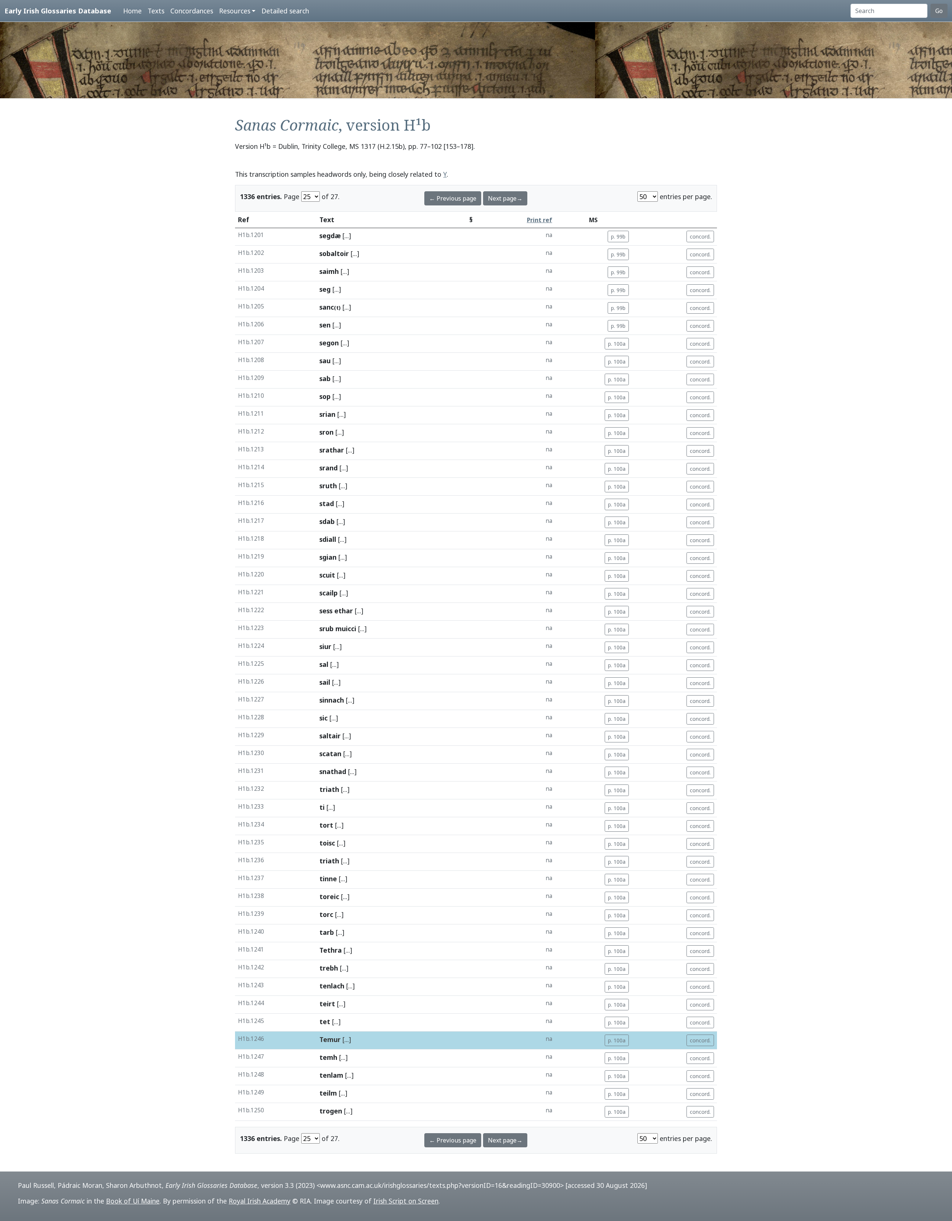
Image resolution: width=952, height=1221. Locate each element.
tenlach (331, 985)
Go (939, 11)
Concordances (191, 10)
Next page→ (505, 198)
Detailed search (285, 10)
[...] (346, 235)
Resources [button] (234, 10)
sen (325, 324)
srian (327, 414)
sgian (328, 557)
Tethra (330, 950)
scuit (327, 574)
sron (326, 432)
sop (325, 396)
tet (324, 1021)
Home (132, 10)
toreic (329, 896)
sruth (328, 485)
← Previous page (452, 198)
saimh (329, 271)
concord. (700, 236)
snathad (332, 771)
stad (326, 503)
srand (328, 467)
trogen (330, 1110)
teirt (327, 1003)
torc (326, 914)
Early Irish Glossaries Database (57, 10)
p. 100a (616, 343)
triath (329, 789)
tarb (326, 932)
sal (323, 664)
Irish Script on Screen (405, 1200)
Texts (156, 10)
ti (322, 807)
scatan (330, 753)
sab (325, 378)
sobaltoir (334, 253)
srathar (331, 449)
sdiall (327, 539)
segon (329, 342)
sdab (327, 521)
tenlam (331, 1075)
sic (323, 717)
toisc (327, 842)
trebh (328, 967)
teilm (328, 1093)
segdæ (330, 235)
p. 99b (618, 236)
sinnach (331, 700)
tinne (328, 878)
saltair (330, 735)
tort (326, 825)
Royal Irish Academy (259, 1200)
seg (325, 289)
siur (325, 646)
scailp (328, 592)
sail (324, 682)
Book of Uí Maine (133, 1200)
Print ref (539, 220)
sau (325, 360)
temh (328, 1057)
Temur (330, 1039)
